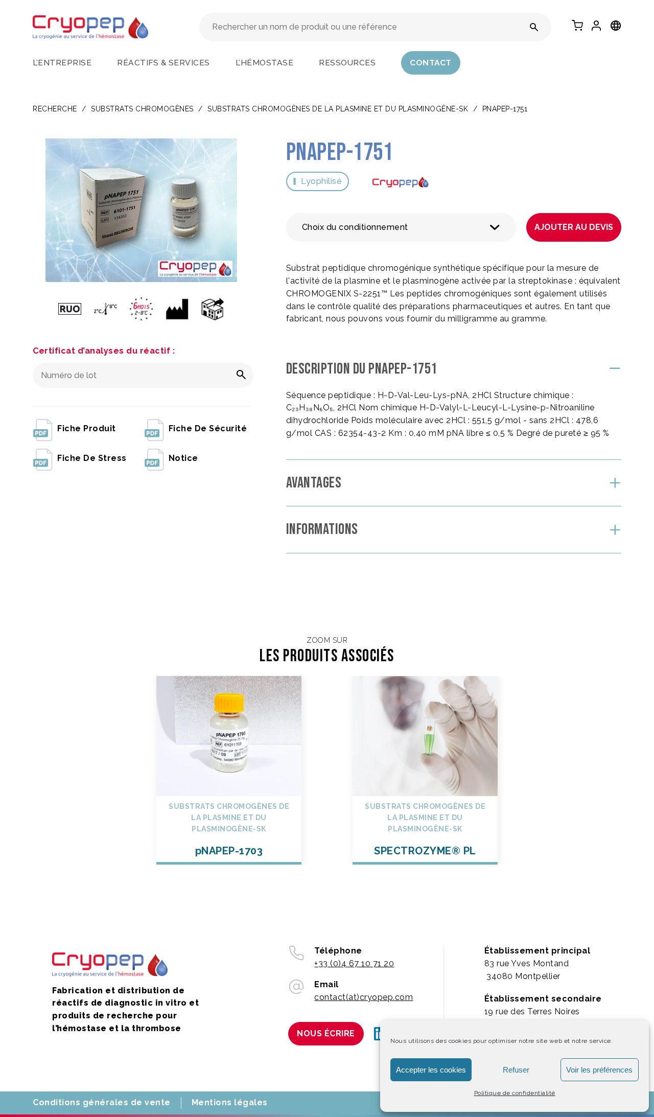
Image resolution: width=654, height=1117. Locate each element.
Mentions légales (230, 1102)
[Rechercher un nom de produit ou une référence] (534, 27)
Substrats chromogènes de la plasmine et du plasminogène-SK (337, 109)
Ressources (347, 62)
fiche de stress (92, 458)
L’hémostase (265, 62)
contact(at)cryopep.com (363, 997)
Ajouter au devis (573, 227)
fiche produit (86, 428)
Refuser (516, 1069)
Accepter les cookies (431, 1069)
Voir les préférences (599, 1069)
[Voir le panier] (577, 25)
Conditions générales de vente (102, 1102)
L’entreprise (62, 62)
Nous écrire (326, 1033)
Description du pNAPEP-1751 (361, 369)
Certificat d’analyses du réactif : (104, 351)
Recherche (55, 109)
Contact (431, 62)
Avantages (314, 483)
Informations (322, 529)
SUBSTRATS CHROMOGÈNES (142, 109)
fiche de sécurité (208, 428)
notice (183, 458)
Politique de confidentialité (514, 1093)
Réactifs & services (163, 62)
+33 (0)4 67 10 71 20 (354, 963)
